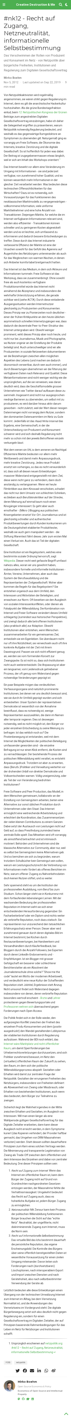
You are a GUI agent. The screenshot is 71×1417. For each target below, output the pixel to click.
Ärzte (43, 997)
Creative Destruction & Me (35, 4)
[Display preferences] (66, 5)
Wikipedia (9, 560)
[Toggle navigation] (4, 4)
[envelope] (32, 1371)
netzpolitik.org (53, 1343)
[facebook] (25, 1371)
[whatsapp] (46, 1371)
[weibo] (53, 1371)
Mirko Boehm (13, 77)
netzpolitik (20, 1362)
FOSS (8, 1362)
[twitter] (17, 1371)
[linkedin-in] (39, 1371)
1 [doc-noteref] (59, 159)
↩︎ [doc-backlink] (55, 1352)
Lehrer (56, 997)
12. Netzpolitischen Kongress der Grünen (43, 112)
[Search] (60, 5)
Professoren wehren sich (18, 1006)
